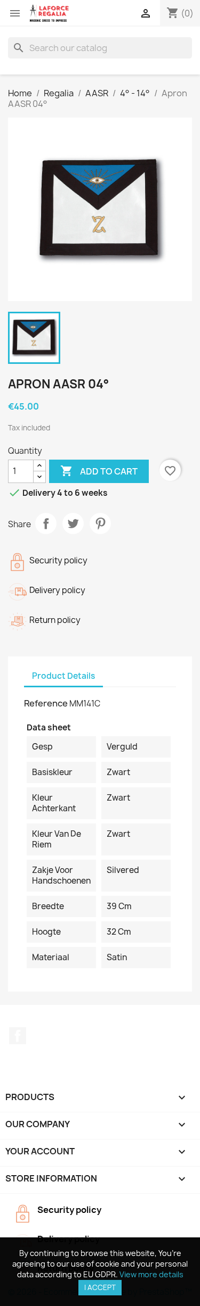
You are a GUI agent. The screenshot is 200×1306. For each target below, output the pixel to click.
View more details (151, 1274)
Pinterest (100, 523)
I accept (100, 1287)
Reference (46, 703)
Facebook (17, 1035)
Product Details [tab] (63, 675)
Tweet (73, 523)
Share (46, 523)
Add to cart (99, 470)
